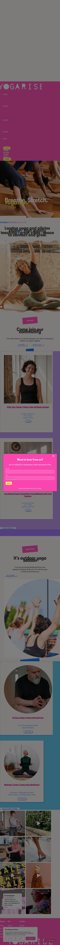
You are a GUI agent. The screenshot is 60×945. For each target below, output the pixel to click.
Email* (7, 475)
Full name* (8, 468)
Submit (8, 483)
